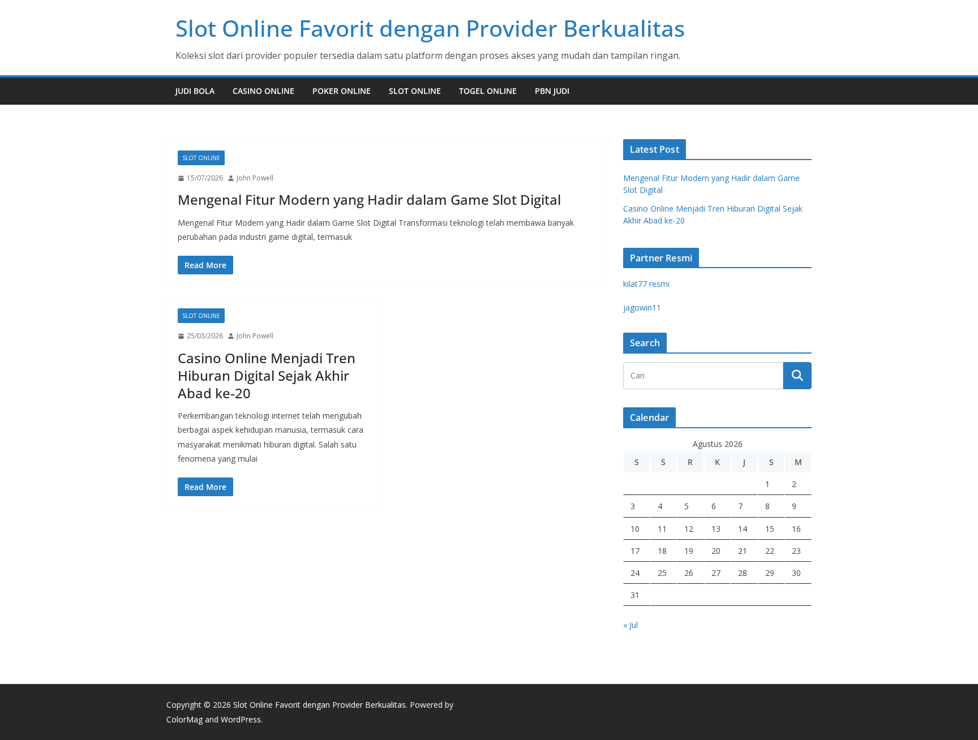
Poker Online (341, 90)
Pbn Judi (552, 90)
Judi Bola (195, 90)
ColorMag (184, 719)
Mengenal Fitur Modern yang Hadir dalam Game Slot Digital (369, 199)
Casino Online (263, 90)
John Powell (255, 178)
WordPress (241, 719)
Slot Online (415, 90)
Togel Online (488, 90)
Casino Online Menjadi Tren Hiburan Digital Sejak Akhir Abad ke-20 (266, 375)
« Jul (630, 624)
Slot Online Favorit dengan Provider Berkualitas (430, 28)
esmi (646, 283)
